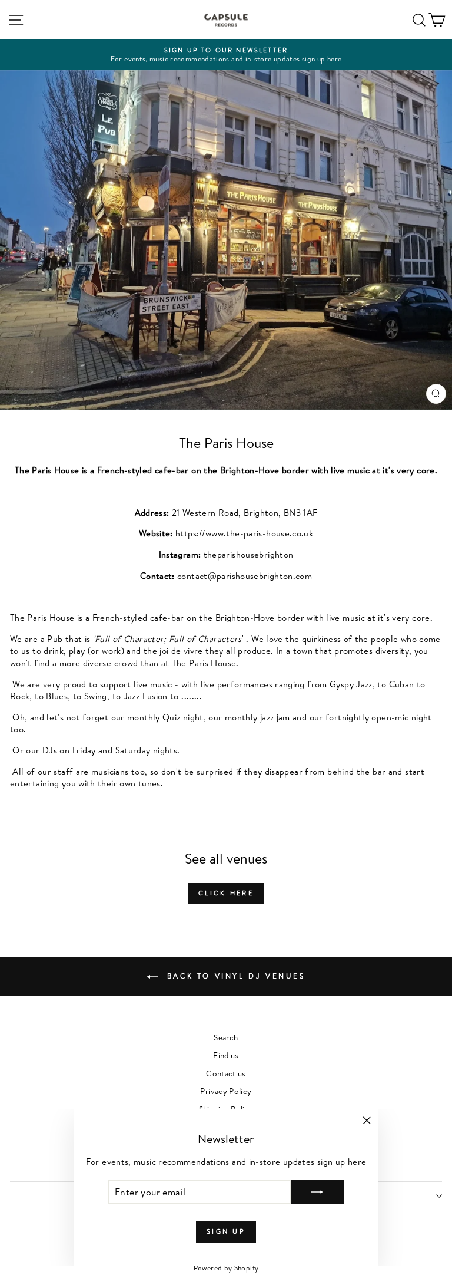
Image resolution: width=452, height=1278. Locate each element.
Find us (226, 1054)
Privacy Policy (225, 1090)
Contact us (226, 1073)
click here (226, 893)
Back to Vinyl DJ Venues (234, 976)
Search (226, 1037)
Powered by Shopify (226, 1268)
